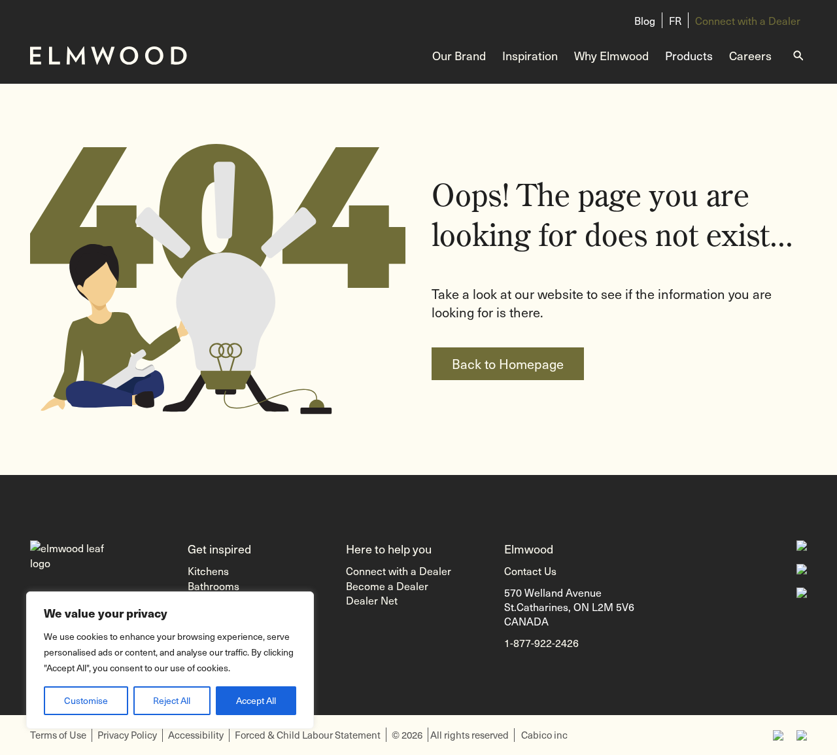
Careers (750, 55)
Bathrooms (213, 585)
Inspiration (530, 55)
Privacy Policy (127, 735)
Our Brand (459, 55)
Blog (644, 20)
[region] (170, 660)
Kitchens (208, 570)
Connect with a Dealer (747, 20)
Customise (86, 700)
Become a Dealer (387, 585)
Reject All (171, 700)
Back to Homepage (508, 364)
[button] (814, 725)
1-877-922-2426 (541, 642)
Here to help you (389, 548)
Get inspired (219, 548)
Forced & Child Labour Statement (308, 735)
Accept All (256, 700)
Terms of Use (58, 735)
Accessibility (196, 735)
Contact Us (530, 570)
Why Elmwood (611, 55)
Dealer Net (372, 600)
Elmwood (528, 548)
